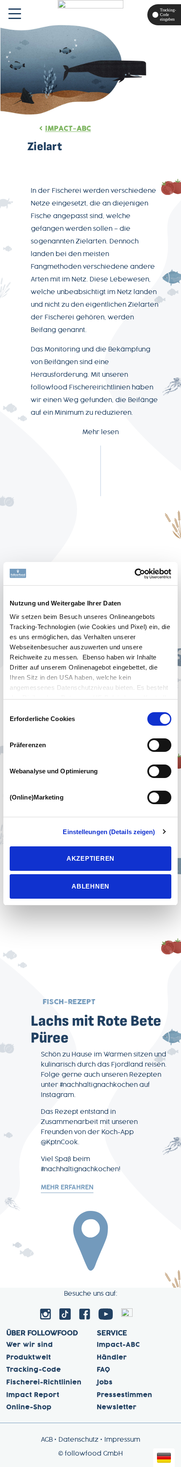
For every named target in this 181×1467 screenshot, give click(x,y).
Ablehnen (90, 886)
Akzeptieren (90, 858)
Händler (112, 1358)
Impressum (122, 1440)
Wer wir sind (29, 1345)
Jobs (105, 1383)
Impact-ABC (68, 128)
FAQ (103, 1370)
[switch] (159, 745)
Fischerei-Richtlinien (44, 1383)
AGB (47, 1440)
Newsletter (117, 1407)
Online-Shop (29, 1407)
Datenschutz (78, 1440)
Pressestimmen (124, 1395)
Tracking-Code (33, 1370)
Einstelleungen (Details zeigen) (109, 831)
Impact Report (32, 1395)
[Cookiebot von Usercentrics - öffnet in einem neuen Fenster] (134, 573)
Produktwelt (28, 1358)
